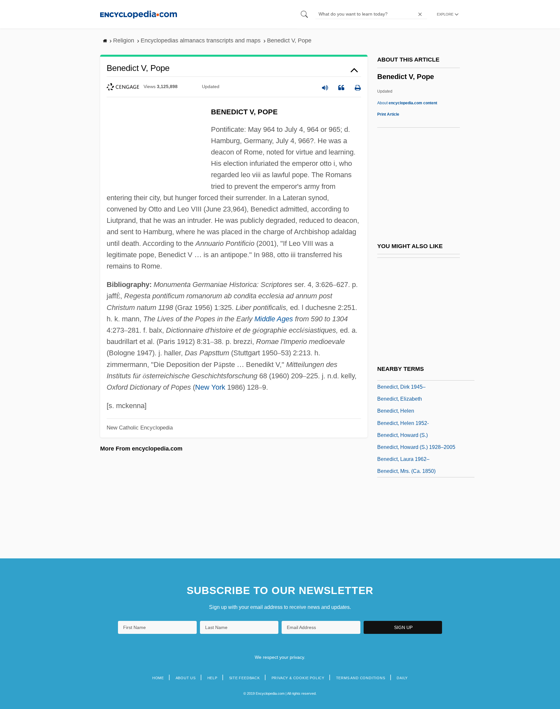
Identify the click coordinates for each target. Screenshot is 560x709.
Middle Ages (273, 319)
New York (210, 387)
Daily (402, 678)
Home (158, 678)
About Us (186, 678)
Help (212, 678)
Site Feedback (244, 678)
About (407, 103)
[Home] (138, 14)
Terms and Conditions (360, 678)
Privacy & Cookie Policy (298, 678)
